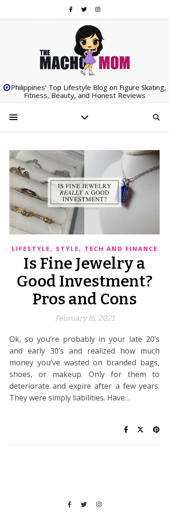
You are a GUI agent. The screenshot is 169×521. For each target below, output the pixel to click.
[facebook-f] (71, 9)
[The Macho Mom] (84, 50)
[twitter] (84, 9)
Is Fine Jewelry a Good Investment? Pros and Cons (84, 281)
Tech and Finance (121, 248)
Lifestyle (31, 248)
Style (67, 248)
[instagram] (97, 9)
